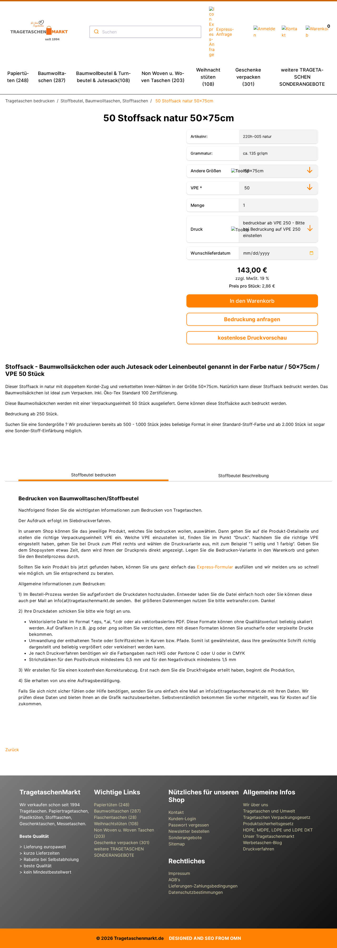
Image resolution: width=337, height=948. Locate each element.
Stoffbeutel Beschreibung (243, 475)
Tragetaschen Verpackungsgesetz (276, 817)
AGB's (174, 879)
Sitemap (176, 843)
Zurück (12, 749)
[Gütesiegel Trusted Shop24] (60, 904)
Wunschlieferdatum (210, 253)
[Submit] (96, 32)
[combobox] (145, 32)
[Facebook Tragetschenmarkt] (26, 904)
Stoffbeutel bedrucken (93, 474)
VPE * (196, 187)
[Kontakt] (290, 35)
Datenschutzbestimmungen (195, 892)
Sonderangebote (185, 837)
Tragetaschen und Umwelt (269, 811)
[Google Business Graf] (40, 904)
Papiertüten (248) (112, 804)
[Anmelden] (264, 35)
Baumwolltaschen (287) (117, 811)
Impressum (179, 873)
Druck (197, 229)
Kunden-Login (182, 818)
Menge (197, 205)
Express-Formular (216, 566)
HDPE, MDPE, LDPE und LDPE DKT (278, 830)
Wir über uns (255, 804)
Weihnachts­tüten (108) (116, 823)
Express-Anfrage (225, 32)
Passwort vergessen (188, 825)
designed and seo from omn (205, 938)
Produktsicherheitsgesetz (268, 823)
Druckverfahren (258, 848)
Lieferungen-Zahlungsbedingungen (202, 886)
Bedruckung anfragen (252, 319)
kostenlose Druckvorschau (252, 338)
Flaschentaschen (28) (115, 817)
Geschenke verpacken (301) (122, 842)
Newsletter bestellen (188, 831)
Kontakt (176, 812)
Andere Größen (206, 170)
